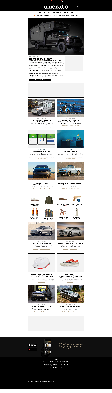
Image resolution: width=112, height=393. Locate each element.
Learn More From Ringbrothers (45, 311)
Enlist (66, 375)
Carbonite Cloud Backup (70, 152)
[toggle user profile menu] (80, 7)
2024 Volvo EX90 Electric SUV (42, 244)
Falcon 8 (40, 60)
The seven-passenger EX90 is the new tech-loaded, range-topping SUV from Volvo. (42, 246)
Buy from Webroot (42, 158)
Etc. (29, 378)
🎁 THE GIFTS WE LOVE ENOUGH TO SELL (41, 15)
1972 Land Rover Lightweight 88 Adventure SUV (41, 121)
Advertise (67, 373)
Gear (39, 12)
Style (44, 12)
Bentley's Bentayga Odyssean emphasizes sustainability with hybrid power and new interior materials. (70, 246)
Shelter (58, 12)
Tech (53, 12)
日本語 (57, 375)
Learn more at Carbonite (70, 158)
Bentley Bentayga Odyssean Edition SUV (70, 244)
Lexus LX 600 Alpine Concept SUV (70, 306)
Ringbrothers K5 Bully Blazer (41, 306)
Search (77, 6)
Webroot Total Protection (41, 152)
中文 (56, 376)
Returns (48, 374)
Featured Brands (41, 374)
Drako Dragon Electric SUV (70, 120)
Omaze (43, 181)
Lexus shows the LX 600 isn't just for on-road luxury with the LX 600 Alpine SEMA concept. (70, 308)
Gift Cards (39, 376)
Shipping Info (49, 375)
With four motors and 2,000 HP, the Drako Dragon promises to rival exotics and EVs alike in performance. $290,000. (70, 122)
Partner (40, 181)
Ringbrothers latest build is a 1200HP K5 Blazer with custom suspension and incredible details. (42, 308)
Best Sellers (40, 373)
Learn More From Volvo (45, 248)
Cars (49, 12)
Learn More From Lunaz (73, 188)
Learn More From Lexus (73, 311)
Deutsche (58, 374)
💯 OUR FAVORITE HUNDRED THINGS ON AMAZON (59, 15)
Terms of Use (77, 372)
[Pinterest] (61, 368)
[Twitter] (51, 368)
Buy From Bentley (73, 248)
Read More (35, 127)
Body (68, 12)
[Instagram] (58, 368)
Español (58, 372)
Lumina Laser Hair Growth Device (41, 275)
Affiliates (67, 374)
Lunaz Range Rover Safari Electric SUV (70, 183)
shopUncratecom (56, 1)
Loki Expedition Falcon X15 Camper (41, 59)
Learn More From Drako (73, 125)
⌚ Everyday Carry (74, 15)
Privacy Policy (78, 373)
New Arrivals (40, 372)
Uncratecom (48, 1)
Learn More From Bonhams (45, 127)
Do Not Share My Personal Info (78, 376)
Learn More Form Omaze (45, 188)
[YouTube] (53, 368)
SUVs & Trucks (35, 56)
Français (58, 373)
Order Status (49, 372)
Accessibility (77, 374)
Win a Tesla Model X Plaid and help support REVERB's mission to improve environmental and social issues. (41, 185)
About (66, 372)
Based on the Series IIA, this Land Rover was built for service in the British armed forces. (42, 124)
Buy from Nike (70, 281)
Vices (64, 12)
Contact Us (49, 373)
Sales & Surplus (40, 375)
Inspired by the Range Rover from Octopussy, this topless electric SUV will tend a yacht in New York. (70, 185)
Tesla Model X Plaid (42, 183)
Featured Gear (41, 149)
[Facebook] (56, 368)
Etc (72, 12)
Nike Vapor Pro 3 (70, 275)
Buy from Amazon (42, 281)
